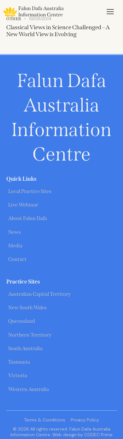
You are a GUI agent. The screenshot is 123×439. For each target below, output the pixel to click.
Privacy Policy (85, 420)
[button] (110, 11)
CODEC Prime (98, 434)
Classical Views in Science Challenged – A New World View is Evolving (58, 31)
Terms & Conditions (44, 420)
